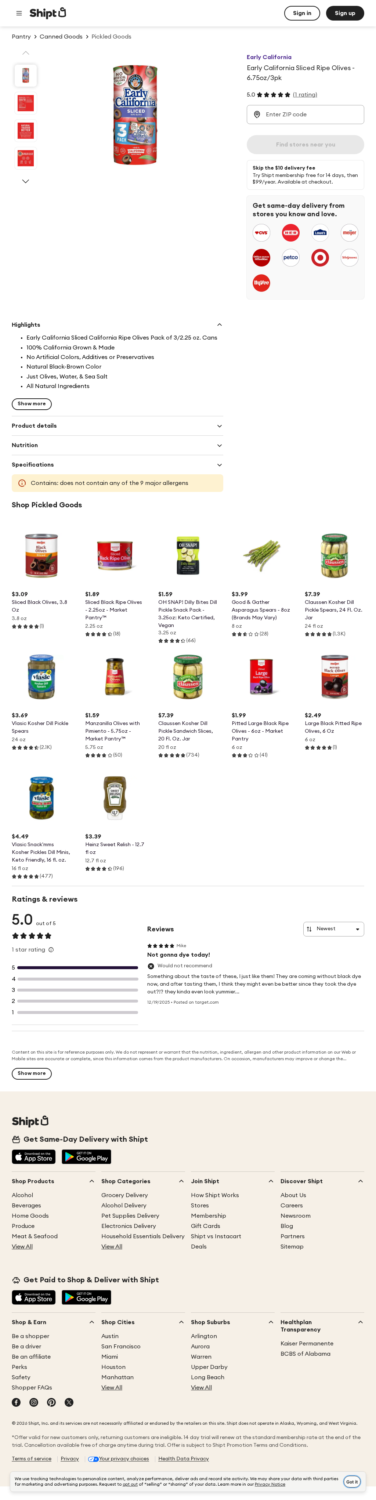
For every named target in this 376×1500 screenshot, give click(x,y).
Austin (110, 1336)
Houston (113, 1367)
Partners (293, 1236)
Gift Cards (205, 1226)
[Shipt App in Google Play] (86, 1157)
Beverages (26, 1206)
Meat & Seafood (35, 1236)
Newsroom (296, 1216)
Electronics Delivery (128, 1226)
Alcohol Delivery (124, 1206)
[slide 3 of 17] (26, 131)
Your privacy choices (124, 1458)
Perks (19, 1367)
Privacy (70, 1458)
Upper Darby (209, 1367)
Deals (199, 1247)
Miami (109, 1357)
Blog (287, 1226)
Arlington (204, 1336)
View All (22, 1247)
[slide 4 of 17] (26, 158)
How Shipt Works (215, 1195)
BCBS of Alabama (305, 1354)
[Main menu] (19, 13)
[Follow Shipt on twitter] (69, 1403)
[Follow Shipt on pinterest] (51, 1403)
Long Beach (207, 1377)
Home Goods (30, 1216)
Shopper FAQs (32, 1388)
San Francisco (121, 1346)
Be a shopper (30, 1336)
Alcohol (22, 1195)
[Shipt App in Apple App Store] (34, 1157)
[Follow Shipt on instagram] (33, 1403)
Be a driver (26, 1346)
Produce (23, 1226)
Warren (201, 1357)
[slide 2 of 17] (26, 103)
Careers (292, 1206)
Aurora (200, 1346)
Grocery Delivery (124, 1195)
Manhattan (117, 1377)
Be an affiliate (31, 1357)
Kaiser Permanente (307, 1344)
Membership (208, 1216)
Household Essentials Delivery (143, 1236)
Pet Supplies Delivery (130, 1216)
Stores (200, 1206)
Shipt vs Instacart (216, 1236)
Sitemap (292, 1247)
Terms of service (31, 1458)
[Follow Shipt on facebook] (16, 1403)
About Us (293, 1195)
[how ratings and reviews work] (51, 950)
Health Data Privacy (183, 1458)
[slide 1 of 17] (26, 76)
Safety (21, 1377)
